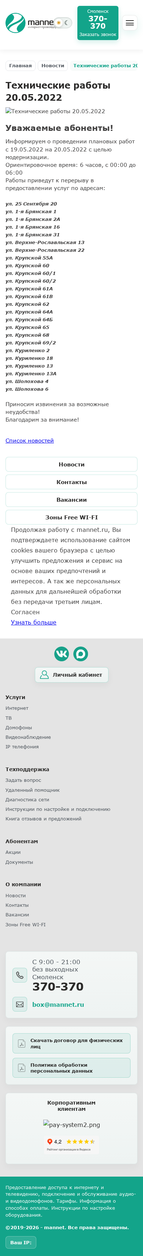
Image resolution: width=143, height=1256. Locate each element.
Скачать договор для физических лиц (76, 1043)
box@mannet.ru (58, 1004)
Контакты (71, 482)
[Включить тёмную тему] (62, 23)
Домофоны (19, 727)
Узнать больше (33, 622)
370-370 (58, 986)
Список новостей (30, 440)
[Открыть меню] (130, 23)
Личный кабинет (77, 675)
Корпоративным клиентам (71, 1106)
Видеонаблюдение (28, 737)
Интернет (17, 708)
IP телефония (22, 746)
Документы (19, 862)
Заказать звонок (98, 34)
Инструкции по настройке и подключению (58, 809)
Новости (52, 65)
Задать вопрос (23, 780)
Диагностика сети (27, 799)
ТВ (9, 718)
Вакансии (71, 499)
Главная (20, 65)
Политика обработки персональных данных (61, 1068)
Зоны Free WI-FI (71, 517)
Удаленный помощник (33, 790)
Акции (13, 852)
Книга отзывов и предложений (43, 819)
